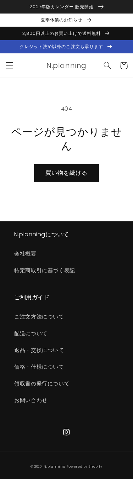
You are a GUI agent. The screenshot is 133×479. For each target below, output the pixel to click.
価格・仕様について (39, 366)
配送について (31, 333)
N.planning (54, 466)
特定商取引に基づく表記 (44, 270)
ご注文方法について (39, 316)
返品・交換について (39, 350)
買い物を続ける (66, 173)
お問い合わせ (31, 400)
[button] (9, 65)
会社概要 (25, 253)
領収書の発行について (42, 383)
